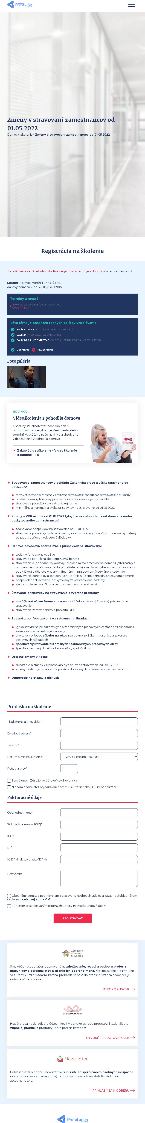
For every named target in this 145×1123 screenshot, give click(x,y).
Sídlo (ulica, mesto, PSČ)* (24, 824)
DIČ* (10, 847)
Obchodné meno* (20, 812)
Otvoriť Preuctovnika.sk (108, 1038)
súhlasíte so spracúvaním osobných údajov (96, 1072)
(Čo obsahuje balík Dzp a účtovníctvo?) (75, 340)
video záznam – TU (119, 271)
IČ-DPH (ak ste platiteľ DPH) (27, 859)
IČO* (10, 836)
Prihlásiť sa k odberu (111, 1090)
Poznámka (14, 874)
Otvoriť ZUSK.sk (116, 989)
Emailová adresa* (19, 733)
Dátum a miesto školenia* (25, 757)
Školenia (26, 134)
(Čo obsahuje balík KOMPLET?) (55, 329)
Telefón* (13, 745)
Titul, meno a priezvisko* (24, 721)
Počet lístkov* (17, 768)
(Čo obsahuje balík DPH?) (45, 335)
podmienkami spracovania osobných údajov (71, 895)
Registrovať (73, 918)
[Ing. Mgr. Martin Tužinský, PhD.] (19, 5)
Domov (12, 134)
